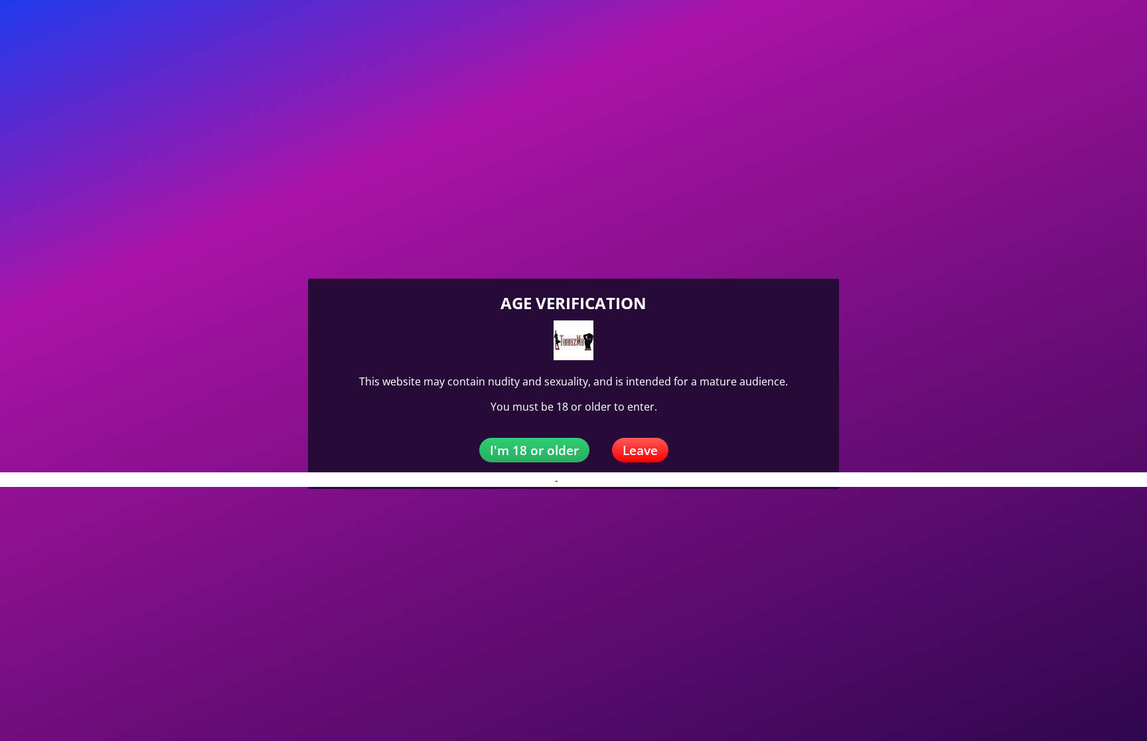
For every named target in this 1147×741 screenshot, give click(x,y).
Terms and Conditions (606, 480)
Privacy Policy (523, 480)
